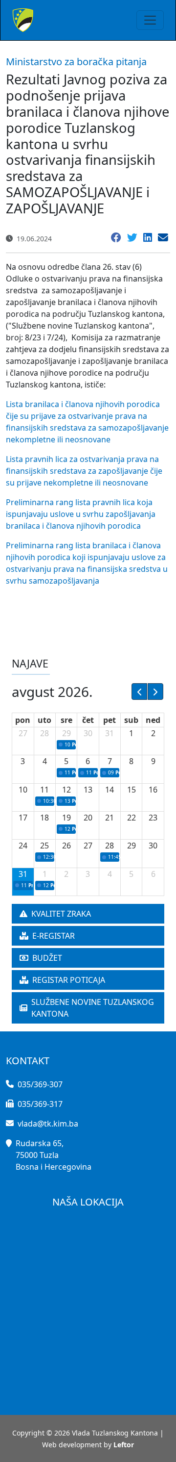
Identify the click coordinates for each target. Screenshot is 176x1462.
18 (44, 817)
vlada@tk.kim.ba (48, 1123)
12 (66, 789)
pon (22, 720)
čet (88, 720)
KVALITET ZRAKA (61, 913)
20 (88, 817)
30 (88, 733)
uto (44, 720)
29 (66, 733)
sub (131, 720)
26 (66, 845)
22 (131, 817)
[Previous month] (139, 691)
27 (23, 733)
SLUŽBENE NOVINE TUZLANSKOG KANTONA (92, 1008)
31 (109, 733)
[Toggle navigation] (150, 20)
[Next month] (155, 691)
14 (109, 789)
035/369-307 (40, 1084)
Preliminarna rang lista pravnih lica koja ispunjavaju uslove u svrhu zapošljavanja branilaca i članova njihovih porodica (80, 514)
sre (66, 720)
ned (153, 720)
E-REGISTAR (53, 935)
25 (44, 845)
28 (44, 733)
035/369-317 (40, 1104)
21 (109, 817)
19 (66, 817)
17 (23, 817)
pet (109, 720)
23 (153, 817)
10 (23, 789)
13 (88, 789)
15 (131, 789)
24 (23, 845)
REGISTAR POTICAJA (68, 980)
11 (44, 789)
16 (153, 789)
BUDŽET (47, 957)
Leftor (123, 1444)
